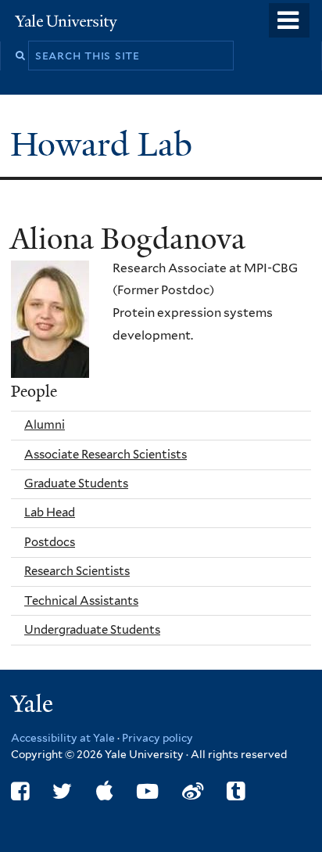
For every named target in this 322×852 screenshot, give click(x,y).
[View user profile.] (50, 365)
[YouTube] (147, 791)
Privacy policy (157, 738)
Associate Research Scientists (105, 455)
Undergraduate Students (92, 630)
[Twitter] (62, 791)
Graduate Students (76, 483)
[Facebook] (20, 791)
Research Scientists (77, 571)
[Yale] (33, 706)
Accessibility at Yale (63, 738)
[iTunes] (104, 791)
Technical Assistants (81, 601)
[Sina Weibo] (192, 791)
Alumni (44, 425)
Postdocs (49, 542)
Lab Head (49, 512)
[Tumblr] (236, 791)
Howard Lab (105, 144)
